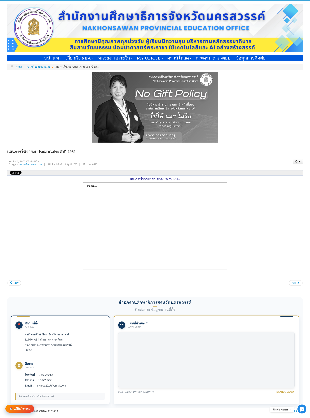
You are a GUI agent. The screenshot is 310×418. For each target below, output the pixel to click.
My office (148, 58)
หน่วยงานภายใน (114, 58)
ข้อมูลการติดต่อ (251, 58)
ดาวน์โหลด (178, 58)
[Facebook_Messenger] (301, 412)
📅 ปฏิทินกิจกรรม (19, 408)
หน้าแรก (52, 58)
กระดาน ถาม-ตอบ (213, 58)
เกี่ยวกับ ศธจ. (78, 58)
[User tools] (298, 161)
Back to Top (296, 411)
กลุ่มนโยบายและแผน (31, 164)
